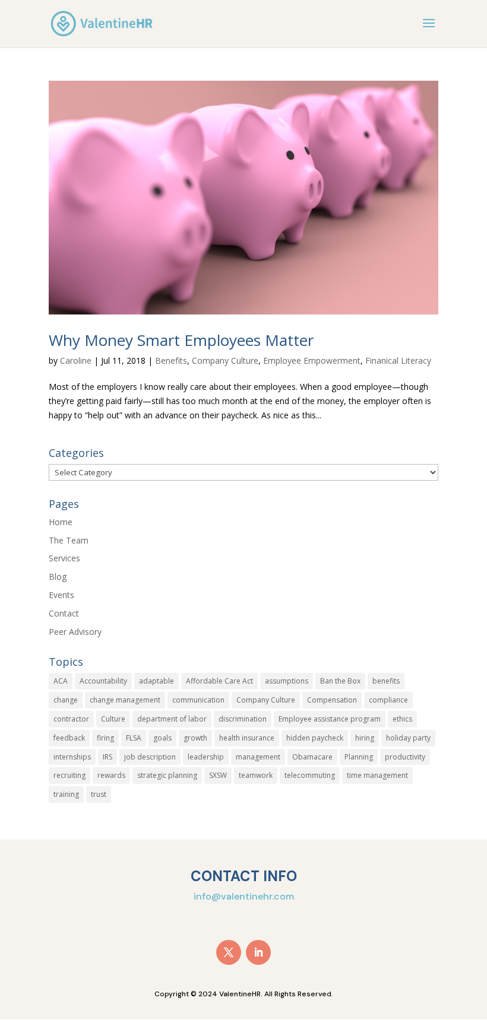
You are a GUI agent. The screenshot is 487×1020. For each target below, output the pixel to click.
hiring (364, 738)
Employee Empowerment (311, 360)
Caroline (75, 360)
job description (150, 757)
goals (162, 738)
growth (195, 738)
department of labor (172, 719)
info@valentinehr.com (244, 896)
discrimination (243, 719)
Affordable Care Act (219, 681)
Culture (113, 719)
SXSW (218, 775)
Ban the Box (340, 681)
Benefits (171, 360)
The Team (68, 540)
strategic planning (167, 775)
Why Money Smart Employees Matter (181, 340)
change (65, 700)
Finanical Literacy (398, 360)
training (66, 794)
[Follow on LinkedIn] (258, 952)
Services (64, 558)
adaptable (156, 681)
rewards (111, 775)
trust (98, 794)
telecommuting (309, 775)
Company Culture (225, 360)
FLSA (133, 738)
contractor (71, 719)
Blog (58, 576)
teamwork (256, 775)
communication (198, 700)
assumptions (286, 681)
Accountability (103, 681)
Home (60, 522)
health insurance (246, 738)
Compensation (332, 700)
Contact (64, 613)
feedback (69, 738)
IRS (107, 757)
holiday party (408, 738)
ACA (60, 681)
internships (72, 757)
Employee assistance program (330, 719)
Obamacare (312, 757)
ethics (402, 719)
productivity (405, 757)
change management (125, 700)
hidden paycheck (314, 738)
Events (61, 594)
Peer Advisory (75, 631)
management (258, 757)
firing (105, 738)
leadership (206, 757)
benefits (386, 681)
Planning (358, 757)
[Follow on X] (228, 952)
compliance (388, 700)
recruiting (69, 775)
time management (377, 775)
